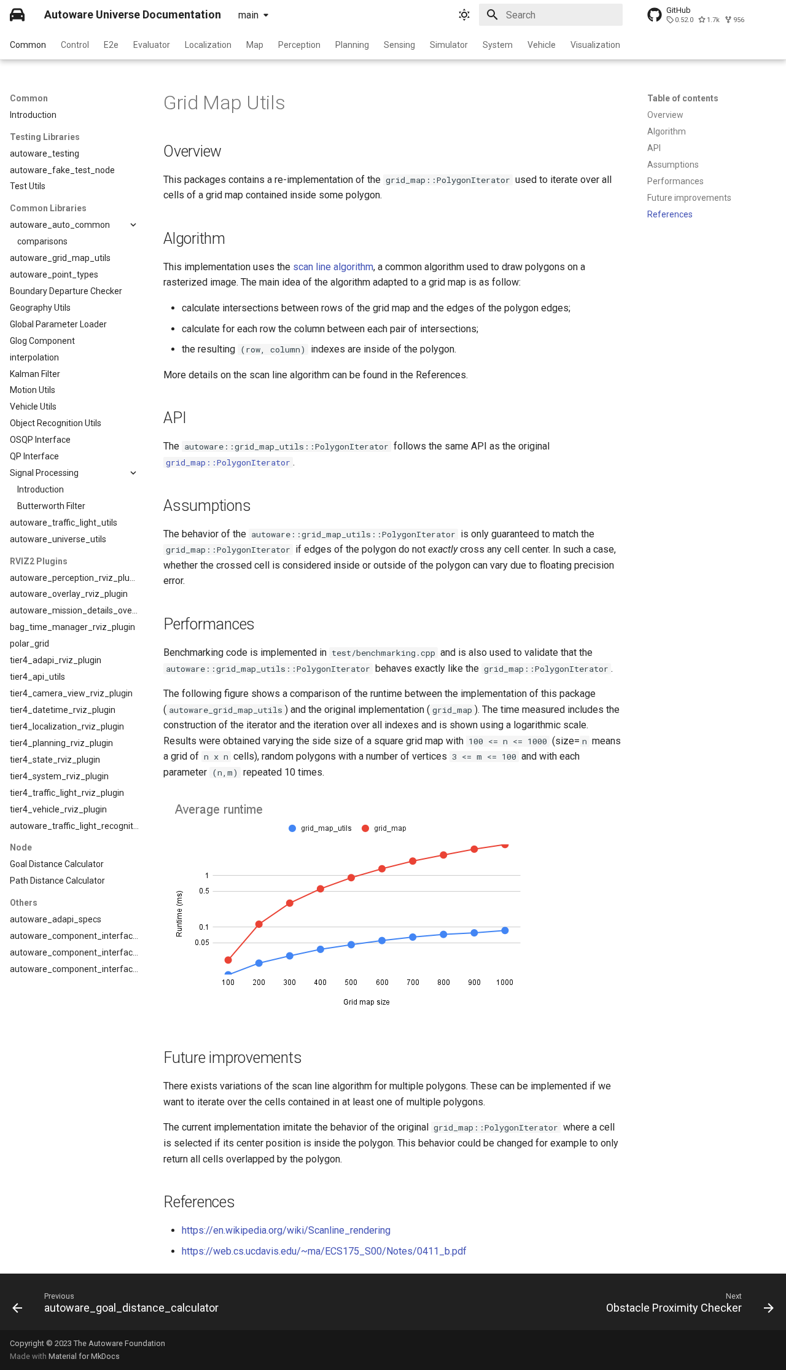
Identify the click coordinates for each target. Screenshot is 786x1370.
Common (28, 45)
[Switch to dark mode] (464, 14)
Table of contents (682, 98)
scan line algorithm (333, 267)
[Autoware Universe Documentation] (17, 14)
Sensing (399, 45)
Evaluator (151, 45)
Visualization (595, 45)
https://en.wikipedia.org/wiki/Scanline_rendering (286, 1230)
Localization (208, 45)
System (498, 45)
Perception (299, 45)
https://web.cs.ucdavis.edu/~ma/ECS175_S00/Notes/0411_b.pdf (324, 1251)
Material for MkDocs (84, 1356)
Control (75, 45)
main (248, 15)
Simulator (449, 45)
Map (254, 45)
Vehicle (541, 45)
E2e (111, 45)
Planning (352, 45)
